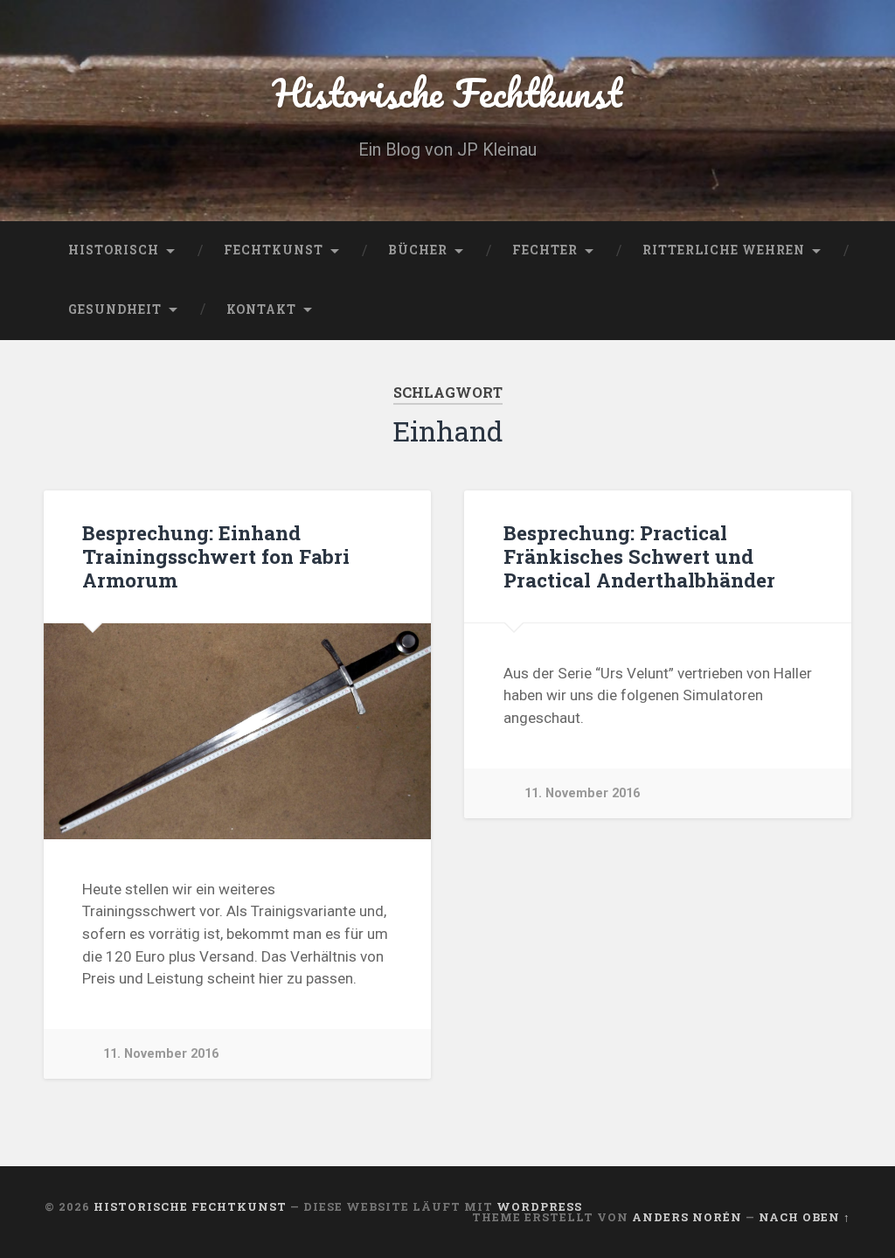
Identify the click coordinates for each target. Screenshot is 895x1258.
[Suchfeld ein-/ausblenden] (820, 310)
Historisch (113, 250)
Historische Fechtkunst (447, 92)
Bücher (418, 250)
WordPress (539, 1206)
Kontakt (261, 309)
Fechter (545, 250)
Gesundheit (115, 309)
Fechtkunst (273, 250)
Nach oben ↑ (804, 1217)
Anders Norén (687, 1217)
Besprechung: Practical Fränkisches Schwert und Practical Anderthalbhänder (639, 556)
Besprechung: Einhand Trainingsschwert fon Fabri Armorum (216, 556)
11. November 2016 (161, 1053)
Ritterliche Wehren (723, 250)
